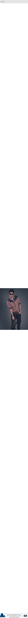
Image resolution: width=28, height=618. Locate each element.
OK (25, 615)
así (21, 614)
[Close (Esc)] (26, 1)
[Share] (23, 1)
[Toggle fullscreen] (19, 1)
